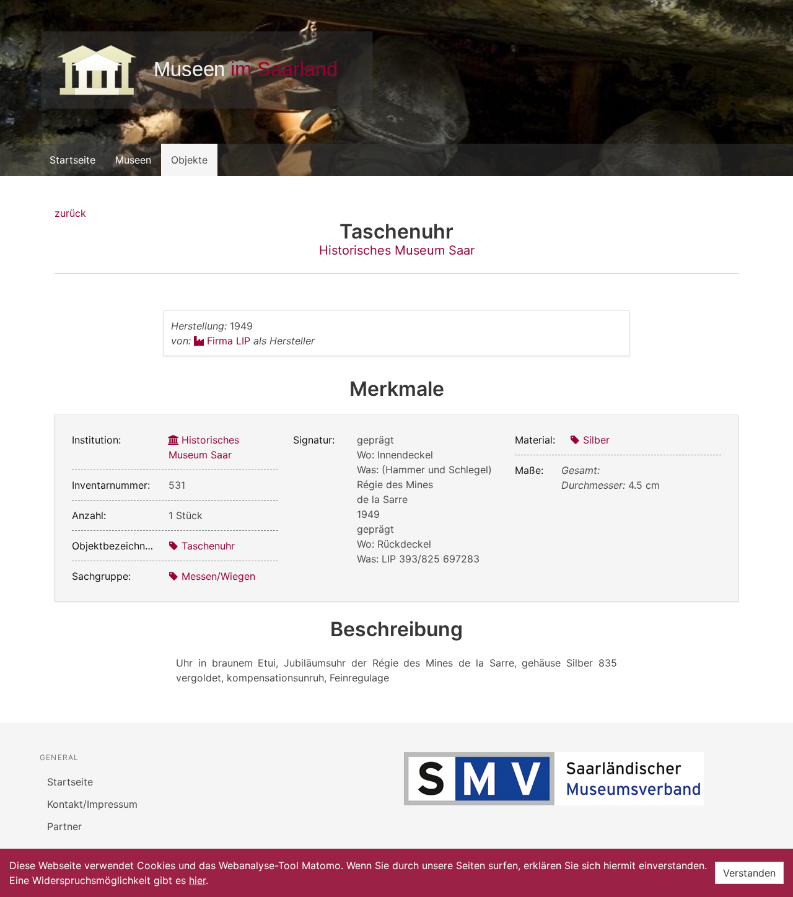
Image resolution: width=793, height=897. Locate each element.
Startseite (72, 160)
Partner (64, 826)
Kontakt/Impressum (92, 804)
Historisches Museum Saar (397, 250)
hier (197, 880)
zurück (70, 213)
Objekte (189, 160)
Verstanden (749, 873)
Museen (133, 160)
